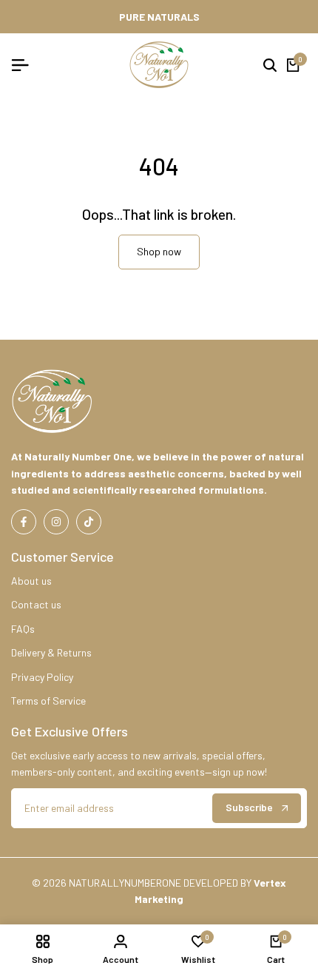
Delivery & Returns (51, 652)
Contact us (36, 604)
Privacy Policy (42, 677)
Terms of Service (48, 700)
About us (31, 580)
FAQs (23, 628)
